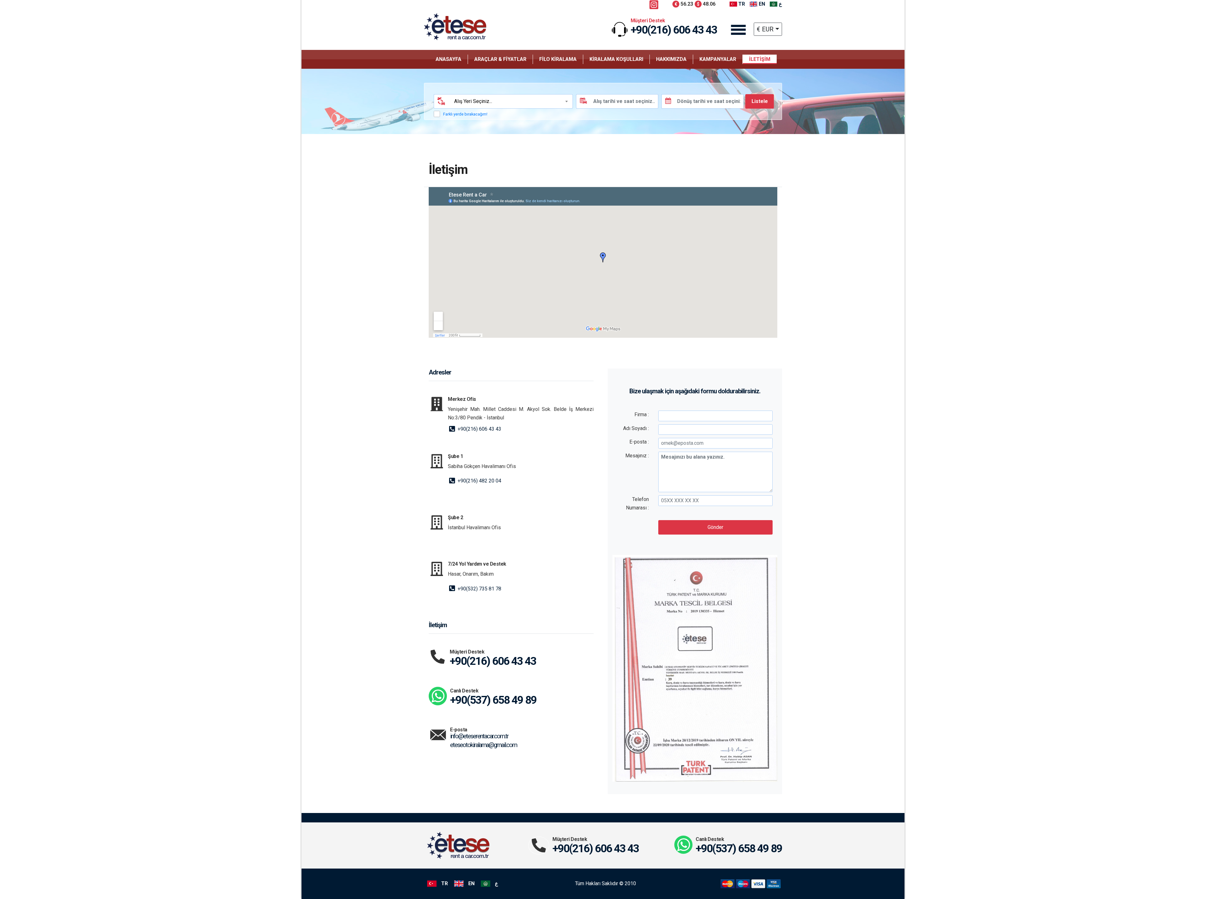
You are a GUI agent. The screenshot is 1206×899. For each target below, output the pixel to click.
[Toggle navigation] (738, 29)
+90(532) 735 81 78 (478, 589)
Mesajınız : (637, 456)
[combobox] (510, 101)
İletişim (759, 59)
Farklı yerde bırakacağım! (465, 114)
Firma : (641, 414)
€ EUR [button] (765, 29)
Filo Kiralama (558, 59)
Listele (760, 101)
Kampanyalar (717, 59)
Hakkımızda (671, 59)
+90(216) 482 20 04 (478, 481)
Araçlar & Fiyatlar (500, 59)
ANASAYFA (448, 59)
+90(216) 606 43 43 (478, 429)
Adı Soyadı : (636, 428)
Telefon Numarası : (637, 503)
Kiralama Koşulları (616, 59)
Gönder (715, 527)
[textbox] (510, 101)
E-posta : (639, 442)
